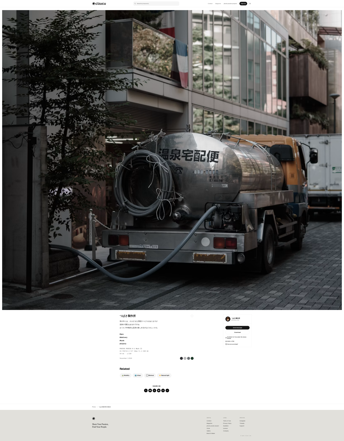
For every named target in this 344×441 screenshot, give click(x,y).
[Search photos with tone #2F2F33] (181, 358)
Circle (208, 428)
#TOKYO (123, 344)
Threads (242, 423)
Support (242, 426)
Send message (237, 328)
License (225, 428)
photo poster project (230, 3)
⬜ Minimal (150, 375)
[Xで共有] (146, 390)
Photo (94, 407)
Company (226, 431)
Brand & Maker (211, 433)
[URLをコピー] (167, 390)
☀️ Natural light (164, 375)
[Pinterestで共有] (159, 390)
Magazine (218, 3)
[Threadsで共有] (163, 390)
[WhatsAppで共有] (154, 390)
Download (237, 332)
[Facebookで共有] (150, 390)
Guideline (225, 426)
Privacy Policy (227, 423)
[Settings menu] (250, 3)
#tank (122, 341)
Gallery (209, 431)
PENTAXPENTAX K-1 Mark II (131, 349)
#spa (122, 334)
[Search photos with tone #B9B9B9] (185, 358)
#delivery (123, 337)
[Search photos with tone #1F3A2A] (192, 358)
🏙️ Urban (138, 375)
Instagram (242, 421)
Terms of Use (227, 421)
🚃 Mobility (125, 375)
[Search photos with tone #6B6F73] (188, 358)
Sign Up (243, 3)
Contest (210, 3)
